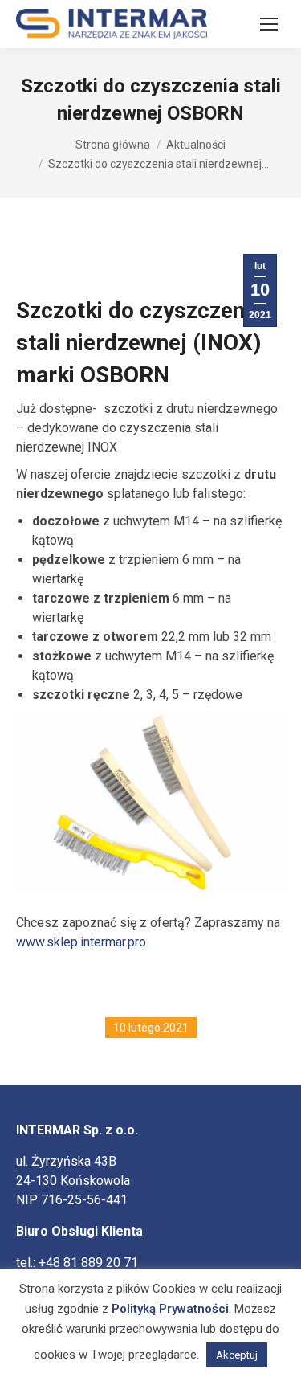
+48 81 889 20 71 (88, 1262)
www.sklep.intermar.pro (81, 942)
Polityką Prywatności (170, 1308)
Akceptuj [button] (237, 1355)
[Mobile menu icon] (269, 24)
